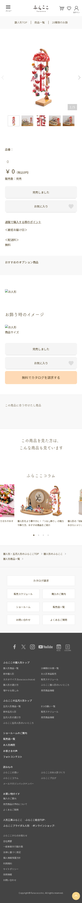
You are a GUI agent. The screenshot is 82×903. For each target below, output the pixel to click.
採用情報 (7, 874)
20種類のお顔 (60, 22)
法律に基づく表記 (12, 852)
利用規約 (7, 863)
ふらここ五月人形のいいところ (18, 722)
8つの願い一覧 (48, 706)
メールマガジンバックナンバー (18, 783)
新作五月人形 (9, 711)
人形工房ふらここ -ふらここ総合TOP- (24, 819)
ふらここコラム (11, 778)
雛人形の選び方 (11, 684)
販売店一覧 (59, 607)
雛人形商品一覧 (11, 558)
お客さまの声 (10, 750)
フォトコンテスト (12, 756)
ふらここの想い (11, 772)
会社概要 (7, 841)
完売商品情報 (47, 690)
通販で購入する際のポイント (23, 222)
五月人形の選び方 (12, 717)
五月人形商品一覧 (12, 706)
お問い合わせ (23, 619)
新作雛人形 (8, 673)
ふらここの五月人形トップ (17, 700)
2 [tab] (39, 535)
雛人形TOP (21, 22)
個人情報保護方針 (12, 857)
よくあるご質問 (58, 619)
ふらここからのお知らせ (15, 835)
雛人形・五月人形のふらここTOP (21, 553)
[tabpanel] (41, 505)
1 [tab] (34, 535)
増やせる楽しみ (11, 690)
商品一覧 (39, 22)
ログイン (76, 11)
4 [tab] (48, 535)
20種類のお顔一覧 (50, 668)
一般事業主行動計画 (13, 846)
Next (78, 78)
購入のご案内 (59, 594)
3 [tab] (43, 535)
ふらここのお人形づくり (53, 772)
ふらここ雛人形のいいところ (55, 684)
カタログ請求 (41, 580)
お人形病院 (9, 744)
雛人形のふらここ (53, 553)
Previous (4, 78)
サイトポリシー (11, 869)
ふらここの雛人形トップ (16, 662)
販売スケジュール (23, 594)
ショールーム (23, 607)
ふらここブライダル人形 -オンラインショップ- (29, 825)
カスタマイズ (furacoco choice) (19, 679)
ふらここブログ (48, 778)
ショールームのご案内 (15, 733)
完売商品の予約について (15, 804)
